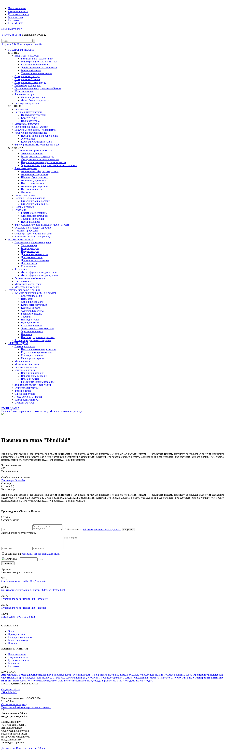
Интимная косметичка (20, 239)
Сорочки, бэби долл (32, 301)
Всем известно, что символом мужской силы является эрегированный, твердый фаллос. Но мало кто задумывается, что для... (112, 679)
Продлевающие (30, 251)
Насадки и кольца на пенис (29, 198)
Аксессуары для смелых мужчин (32, 340)
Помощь (6, 28)
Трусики (26, 316)
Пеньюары (27, 298)
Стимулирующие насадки (35, 201)
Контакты (13, 20)
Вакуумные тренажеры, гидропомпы (35, 129)
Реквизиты (14, 663)
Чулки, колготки (30, 322)
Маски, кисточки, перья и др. (37, 156)
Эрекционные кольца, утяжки (31, 126)
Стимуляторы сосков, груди (30, 82)
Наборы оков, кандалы (34, 376)
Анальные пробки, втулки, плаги (39, 171)
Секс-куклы (21, 109)
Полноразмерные (31, 120)
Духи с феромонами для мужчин (39, 275)
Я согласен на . (32, 553)
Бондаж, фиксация (24, 370)
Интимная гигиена (31, 189)
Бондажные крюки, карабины (38, 381)
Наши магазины (17, 8)
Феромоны (20, 269)
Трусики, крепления (32, 218)
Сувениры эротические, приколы (33, 233)
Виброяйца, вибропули (27, 85)
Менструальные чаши (26, 287)
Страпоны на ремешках (34, 215)
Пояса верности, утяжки (28, 396)
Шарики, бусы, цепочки (34, 177)
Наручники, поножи (32, 373)
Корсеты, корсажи (31, 307)
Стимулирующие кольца (35, 203)
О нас (11, 631)
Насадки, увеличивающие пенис (39, 135)
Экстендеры (28, 138)
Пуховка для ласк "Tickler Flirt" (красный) (24, 607)
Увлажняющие (29, 245)
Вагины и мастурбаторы (28, 112)
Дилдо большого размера (35, 100)
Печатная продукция (26, 230)
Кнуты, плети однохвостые (36, 352)
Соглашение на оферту (14, 704)
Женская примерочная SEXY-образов (35, 292)
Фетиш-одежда (22, 390)
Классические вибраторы (35, 64)
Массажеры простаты (26, 123)
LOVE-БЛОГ (15, 23)
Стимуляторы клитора (27, 76)
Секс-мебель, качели (25, 367)
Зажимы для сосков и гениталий (32, 384)
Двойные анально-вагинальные (39, 67)
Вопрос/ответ (15, 17)
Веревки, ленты (30, 378)
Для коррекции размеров (35, 260)
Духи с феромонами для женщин (39, 272)
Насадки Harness (30, 221)
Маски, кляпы (22, 361)
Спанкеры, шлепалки (33, 355)
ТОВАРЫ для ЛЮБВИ (21, 49)
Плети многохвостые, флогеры (38, 349)
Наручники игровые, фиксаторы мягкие (43, 162)
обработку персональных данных (102, 529)
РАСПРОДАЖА (10, 408)
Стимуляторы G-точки (27, 79)
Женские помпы (23, 91)
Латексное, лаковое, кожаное (37, 328)
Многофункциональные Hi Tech (39, 61)
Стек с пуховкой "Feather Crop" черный (23, 581)
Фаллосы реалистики (33, 97)
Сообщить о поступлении (15, 477)
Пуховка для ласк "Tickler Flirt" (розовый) (24, 598)
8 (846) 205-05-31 (11, 34)
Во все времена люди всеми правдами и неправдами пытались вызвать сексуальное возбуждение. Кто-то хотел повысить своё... (97, 674)
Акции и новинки (18, 11)
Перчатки (26, 334)
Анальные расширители (34, 186)
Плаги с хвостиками (32, 183)
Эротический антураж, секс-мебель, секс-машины (49, 165)
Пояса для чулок (30, 319)
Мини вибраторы (31, 70)
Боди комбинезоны (31, 313)
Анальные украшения (33, 180)
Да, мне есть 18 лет (12, 748)
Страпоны (20, 209)
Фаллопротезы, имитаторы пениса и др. (36, 144)
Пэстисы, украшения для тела (38, 337)
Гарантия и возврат (19, 640)
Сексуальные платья (32, 310)
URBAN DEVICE (24, 402)
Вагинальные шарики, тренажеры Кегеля (37, 88)
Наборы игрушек (24, 206)
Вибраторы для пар (25, 195)
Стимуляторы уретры (26, 387)
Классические (29, 117)
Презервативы (22, 281)
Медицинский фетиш (26, 364)
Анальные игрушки (25, 168)
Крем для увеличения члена (36, 141)
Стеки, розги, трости (32, 358)
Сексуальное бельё (31, 295)
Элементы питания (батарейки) (32, 236)
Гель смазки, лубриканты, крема (32, 242)
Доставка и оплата (18, 14)
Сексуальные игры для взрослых (32, 227)
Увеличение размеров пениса (30, 132)
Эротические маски (32, 331)
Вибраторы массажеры (27, 55)
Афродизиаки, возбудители (29, 278)
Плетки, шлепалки (24, 346)
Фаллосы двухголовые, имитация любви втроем (41, 224)
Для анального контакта (34, 254)
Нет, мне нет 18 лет (34, 748)
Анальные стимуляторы (34, 174)
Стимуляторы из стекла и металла (40, 159)
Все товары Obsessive (13, 480)
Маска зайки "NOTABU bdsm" (18, 616)
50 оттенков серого (31, 153)
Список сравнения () (29, 44)
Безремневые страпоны (34, 212)
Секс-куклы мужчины (26, 103)
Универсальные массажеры (36, 73)
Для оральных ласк (31, 257)
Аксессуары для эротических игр (33, 150)
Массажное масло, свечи (28, 284)
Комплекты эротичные (34, 304)
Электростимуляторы (26, 399)
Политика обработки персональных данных (26, 707)
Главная (5, 411)
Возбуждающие (30, 248)
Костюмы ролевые (31, 325)
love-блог (16, 28)
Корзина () (8, 44)
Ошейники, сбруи (24, 393)
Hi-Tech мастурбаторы (33, 115)
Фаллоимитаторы (24, 94)
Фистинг (26, 192)
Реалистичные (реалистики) (37, 58)
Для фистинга (29, 263)
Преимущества (16, 634)
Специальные (29, 266)
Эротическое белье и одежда (24, 290)
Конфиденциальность (20, 637)
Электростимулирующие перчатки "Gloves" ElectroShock (33, 590)
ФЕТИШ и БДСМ (18, 343)
